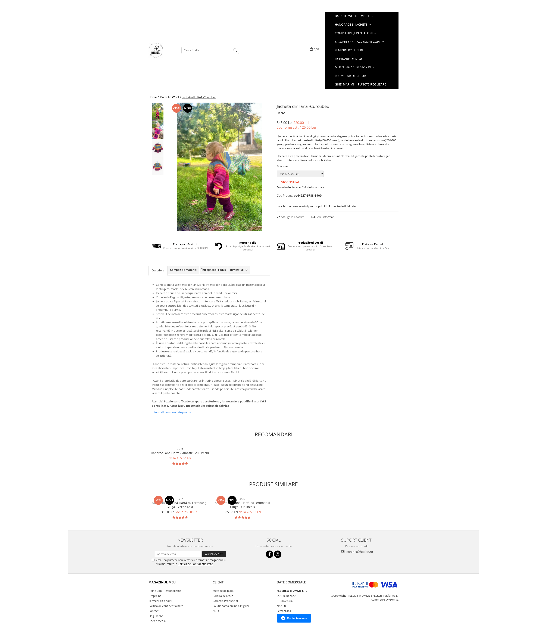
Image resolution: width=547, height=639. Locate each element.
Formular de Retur (350, 76)
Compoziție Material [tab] (183, 270)
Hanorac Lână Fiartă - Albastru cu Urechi (180, 453)
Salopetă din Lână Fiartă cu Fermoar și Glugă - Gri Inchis (242, 505)
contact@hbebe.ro (359, 551)
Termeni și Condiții (160, 601)
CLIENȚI (219, 582)
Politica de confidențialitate (166, 606)
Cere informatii (325, 217)
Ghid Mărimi (344, 84)
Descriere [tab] (158, 270)
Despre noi (155, 596)
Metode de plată (223, 591)
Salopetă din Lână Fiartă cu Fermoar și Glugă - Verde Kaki (179, 505)
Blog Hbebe (156, 616)
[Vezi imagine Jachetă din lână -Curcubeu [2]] (157, 148)
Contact (154, 611)
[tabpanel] (219, 167)
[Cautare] (235, 50)
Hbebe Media (157, 621)
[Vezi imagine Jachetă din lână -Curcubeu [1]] (157, 130)
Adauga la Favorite (292, 217)
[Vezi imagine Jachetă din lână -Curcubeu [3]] (157, 166)
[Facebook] (269, 554)
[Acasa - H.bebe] (162, 50)
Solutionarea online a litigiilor (231, 606)
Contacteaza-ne (297, 618)
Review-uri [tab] (239, 270)
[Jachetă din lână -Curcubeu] (219, 167)
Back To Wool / (171, 97)
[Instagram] (277, 554)
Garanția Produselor (225, 601)
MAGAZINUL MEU (162, 582)
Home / (154, 97)
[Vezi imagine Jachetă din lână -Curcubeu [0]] (157, 112)
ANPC (216, 611)
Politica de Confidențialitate (195, 564)
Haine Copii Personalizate (165, 591)
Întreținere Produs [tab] (213, 270)
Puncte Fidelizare (372, 84)
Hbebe (281, 113)
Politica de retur (223, 596)
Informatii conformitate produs (171, 412)
